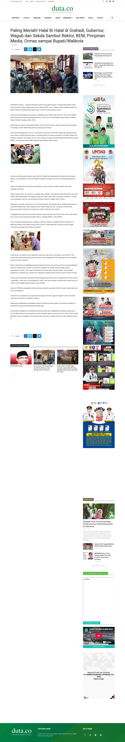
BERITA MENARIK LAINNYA (20, 346)
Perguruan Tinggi (38, 363)
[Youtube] (113, 1)
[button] (112, 18)
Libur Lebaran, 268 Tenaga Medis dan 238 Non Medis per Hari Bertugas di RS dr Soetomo (43, 368)
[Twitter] (109, 1)
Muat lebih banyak (98, 85)
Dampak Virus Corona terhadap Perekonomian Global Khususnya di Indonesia (98, 524)
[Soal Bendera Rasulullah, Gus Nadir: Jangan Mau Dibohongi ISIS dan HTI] (88, 65)
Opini (85, 518)
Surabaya (60, 363)
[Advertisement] (44, 98)
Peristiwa (15, 18)
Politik (26, 18)
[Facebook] (103, 1)
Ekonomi (48, 18)
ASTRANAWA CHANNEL (91, 623)
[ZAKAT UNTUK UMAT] (21, 357)
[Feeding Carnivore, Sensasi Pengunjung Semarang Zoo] (88, 56)
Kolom (99, 18)
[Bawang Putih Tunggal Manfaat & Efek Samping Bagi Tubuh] (88, 546)
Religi (90, 18)
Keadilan (36, 18)
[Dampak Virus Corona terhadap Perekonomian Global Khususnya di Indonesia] (99, 511)
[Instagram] (106, 1)
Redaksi (32, 1)
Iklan (26, 1)
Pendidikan (67, 18)
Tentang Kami (51, 1)
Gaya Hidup (80, 18)
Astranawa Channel (41, 1)
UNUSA (57, 18)
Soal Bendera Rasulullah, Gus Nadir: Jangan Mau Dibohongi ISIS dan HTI (103, 65)
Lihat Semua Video (99, 646)
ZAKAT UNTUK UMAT (16, 366)
